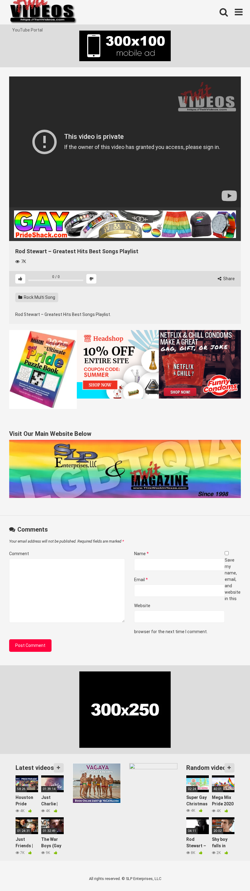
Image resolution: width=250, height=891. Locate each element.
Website (142, 605)
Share (228, 278)
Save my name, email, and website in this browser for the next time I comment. (187, 596)
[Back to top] (229, 872)
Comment (19, 553)
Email (141, 579)
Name (141, 553)
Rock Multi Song (39, 297)
